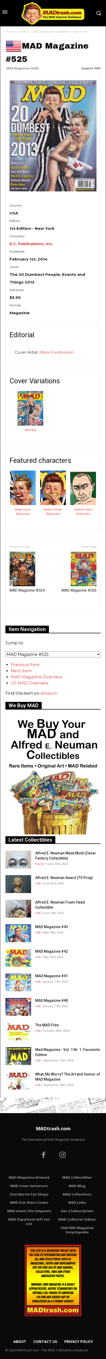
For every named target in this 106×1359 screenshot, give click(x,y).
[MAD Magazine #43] (18, 933)
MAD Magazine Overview (36, 677)
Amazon (48, 693)
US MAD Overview (29, 683)
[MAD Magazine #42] (18, 958)
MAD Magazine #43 (51, 927)
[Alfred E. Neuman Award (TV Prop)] (18, 884)
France (40, 864)
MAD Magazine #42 (51, 951)
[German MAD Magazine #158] (30, 424)
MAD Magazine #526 (78, 590)
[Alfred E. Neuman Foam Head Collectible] (18, 909)
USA (38, 883)
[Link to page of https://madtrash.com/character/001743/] (23, 503)
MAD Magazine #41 (51, 976)
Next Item (21, 670)
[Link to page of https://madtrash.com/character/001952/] (53, 503)
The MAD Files (47, 1025)
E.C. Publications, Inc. (31, 243)
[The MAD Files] (18, 1031)
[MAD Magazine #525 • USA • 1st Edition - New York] (53, 136)
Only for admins (23, 616)
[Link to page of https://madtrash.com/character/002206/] (83, 503)
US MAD (23, 31)
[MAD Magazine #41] (18, 982)
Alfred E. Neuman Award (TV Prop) (64, 878)
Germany (30, 430)
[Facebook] (43, 1156)
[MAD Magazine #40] (18, 1007)
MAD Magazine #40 (51, 1000)
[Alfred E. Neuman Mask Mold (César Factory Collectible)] (18, 859)
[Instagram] (62, 1156)
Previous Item (25, 664)
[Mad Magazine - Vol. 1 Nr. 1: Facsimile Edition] (18, 1056)
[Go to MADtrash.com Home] (53, 13)
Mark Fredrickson (56, 352)
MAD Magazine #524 (27, 590)
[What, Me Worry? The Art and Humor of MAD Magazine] (18, 1081)
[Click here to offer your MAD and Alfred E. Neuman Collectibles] (53, 833)
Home (9, 31)
